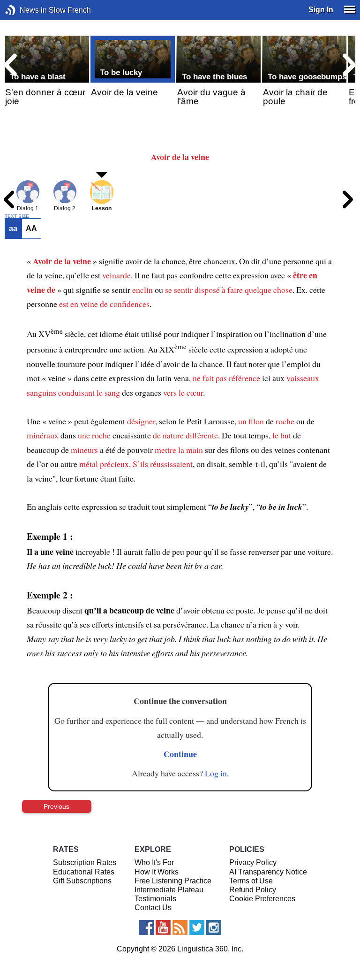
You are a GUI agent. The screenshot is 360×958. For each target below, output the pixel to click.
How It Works (157, 872)
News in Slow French (25, 10)
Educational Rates (83, 872)
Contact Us (153, 908)
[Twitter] (196, 927)
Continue (180, 754)
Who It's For (154, 862)
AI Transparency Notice (268, 872)
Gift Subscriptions (82, 881)
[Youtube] (163, 927)
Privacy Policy (253, 862)
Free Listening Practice (173, 881)
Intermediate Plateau (169, 890)
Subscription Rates (84, 862)
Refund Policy (252, 890)
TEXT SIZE (17, 216)
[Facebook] (146, 927)
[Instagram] (213, 927)
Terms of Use (251, 881)
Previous (56, 806)
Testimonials (155, 899)
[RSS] (180, 927)
